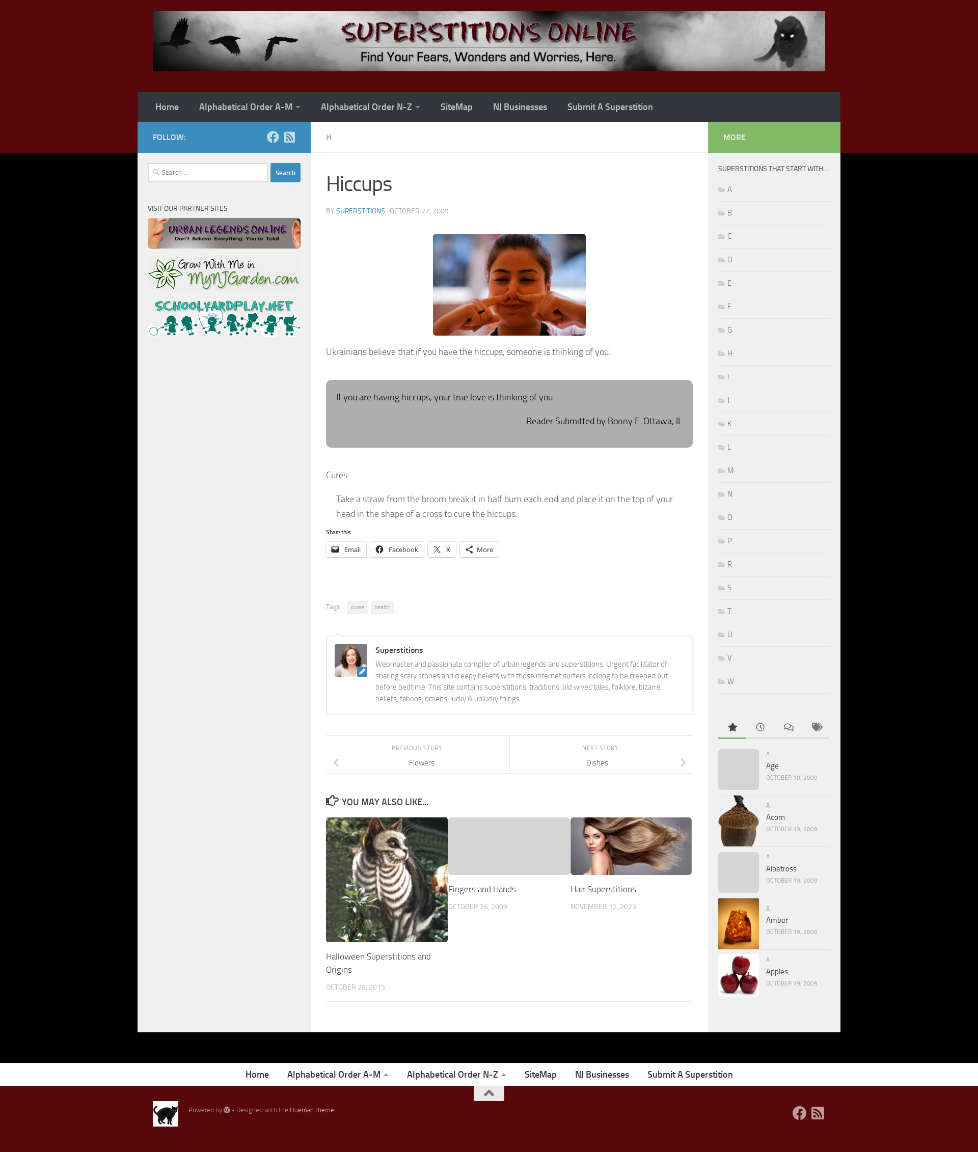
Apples (777, 971)
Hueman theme (312, 1110)
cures (358, 607)
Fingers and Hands (482, 889)
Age (772, 766)
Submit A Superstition (610, 107)
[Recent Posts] (760, 728)
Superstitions (360, 211)
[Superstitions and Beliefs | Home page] (489, 41)
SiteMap (457, 107)
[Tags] (816, 728)
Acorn (775, 817)
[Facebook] (273, 137)
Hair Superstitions (603, 889)
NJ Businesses (520, 107)
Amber (777, 920)
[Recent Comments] (788, 728)
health (382, 607)
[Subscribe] (289, 137)
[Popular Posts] (732, 728)
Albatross (781, 868)
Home (167, 107)
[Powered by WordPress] (227, 1110)
